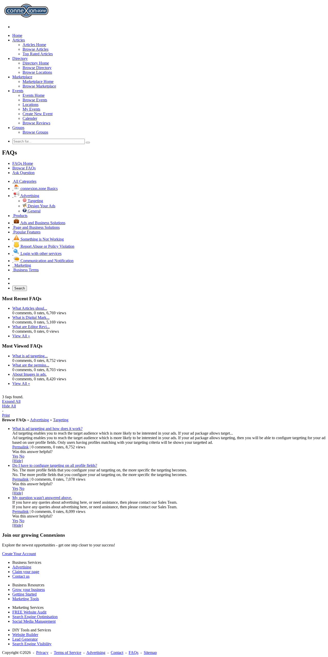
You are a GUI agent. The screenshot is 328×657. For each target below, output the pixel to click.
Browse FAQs (24, 168)
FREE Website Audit (29, 612)
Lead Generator (25, 639)
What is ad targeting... (30, 356)
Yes (15, 456)
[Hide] (17, 461)
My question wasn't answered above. (42, 498)
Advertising (39, 420)
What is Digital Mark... (30, 317)
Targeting (60, 420)
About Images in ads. (29, 374)
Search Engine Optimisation (35, 617)
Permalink (20, 447)
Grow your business (28, 589)
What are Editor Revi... (31, 327)
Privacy (42, 652)
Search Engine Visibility (32, 644)
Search (19, 288)
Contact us (20, 576)
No (21, 456)
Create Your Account (19, 554)
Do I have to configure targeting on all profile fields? (54, 465)
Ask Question (23, 172)
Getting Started (24, 594)
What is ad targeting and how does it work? (47, 428)
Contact (117, 652)
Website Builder (25, 634)
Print (6, 415)
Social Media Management (34, 621)
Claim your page (25, 571)
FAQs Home (22, 163)
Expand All (11, 401)
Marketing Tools (25, 599)
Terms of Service (67, 652)
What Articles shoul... (29, 308)
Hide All (9, 406)
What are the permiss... (30, 365)
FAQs (133, 652)
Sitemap (150, 652)
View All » (21, 336)
